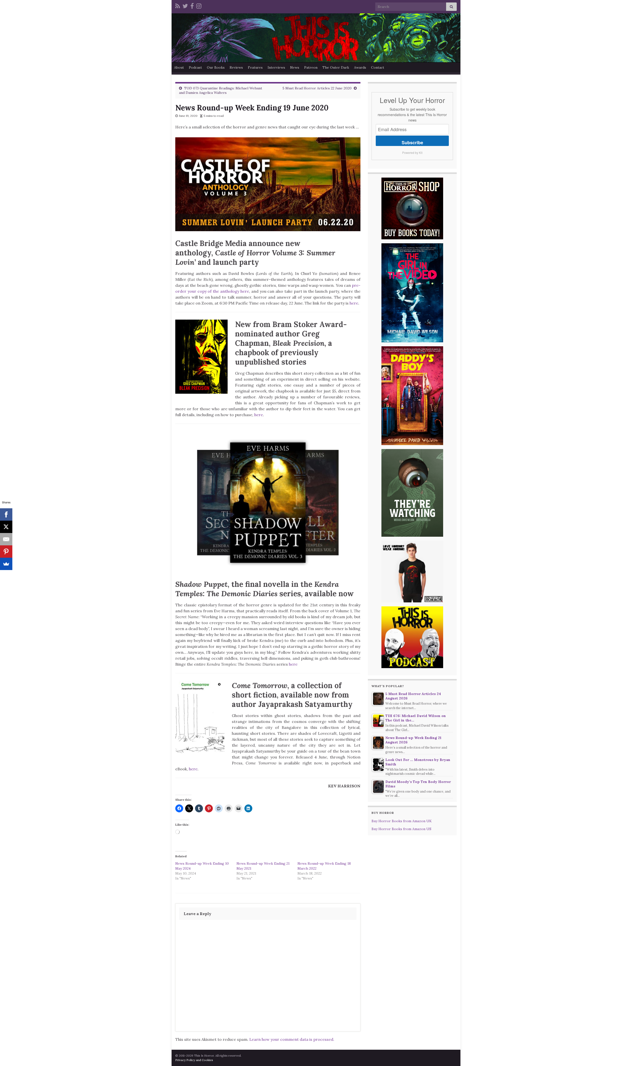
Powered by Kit (412, 152)
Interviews (276, 67)
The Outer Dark (335, 67)
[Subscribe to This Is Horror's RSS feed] (177, 5)
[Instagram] (198, 5)
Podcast (195, 67)
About (179, 67)
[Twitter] (185, 5)
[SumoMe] (6, 564)
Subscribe (412, 142)
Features (255, 67)
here (354, 303)
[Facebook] (192, 5)
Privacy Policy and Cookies (194, 1060)
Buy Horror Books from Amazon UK (402, 821)
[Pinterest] (6, 551)
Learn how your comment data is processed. (291, 1039)
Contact (377, 67)
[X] (6, 527)
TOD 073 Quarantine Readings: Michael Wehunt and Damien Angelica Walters (220, 90)
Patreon (310, 67)
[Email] (6, 539)
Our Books (216, 67)
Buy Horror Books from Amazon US (401, 829)
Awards (360, 67)
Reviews (236, 67)
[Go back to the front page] (316, 37)
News (294, 67)
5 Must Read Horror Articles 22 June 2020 (317, 88)
